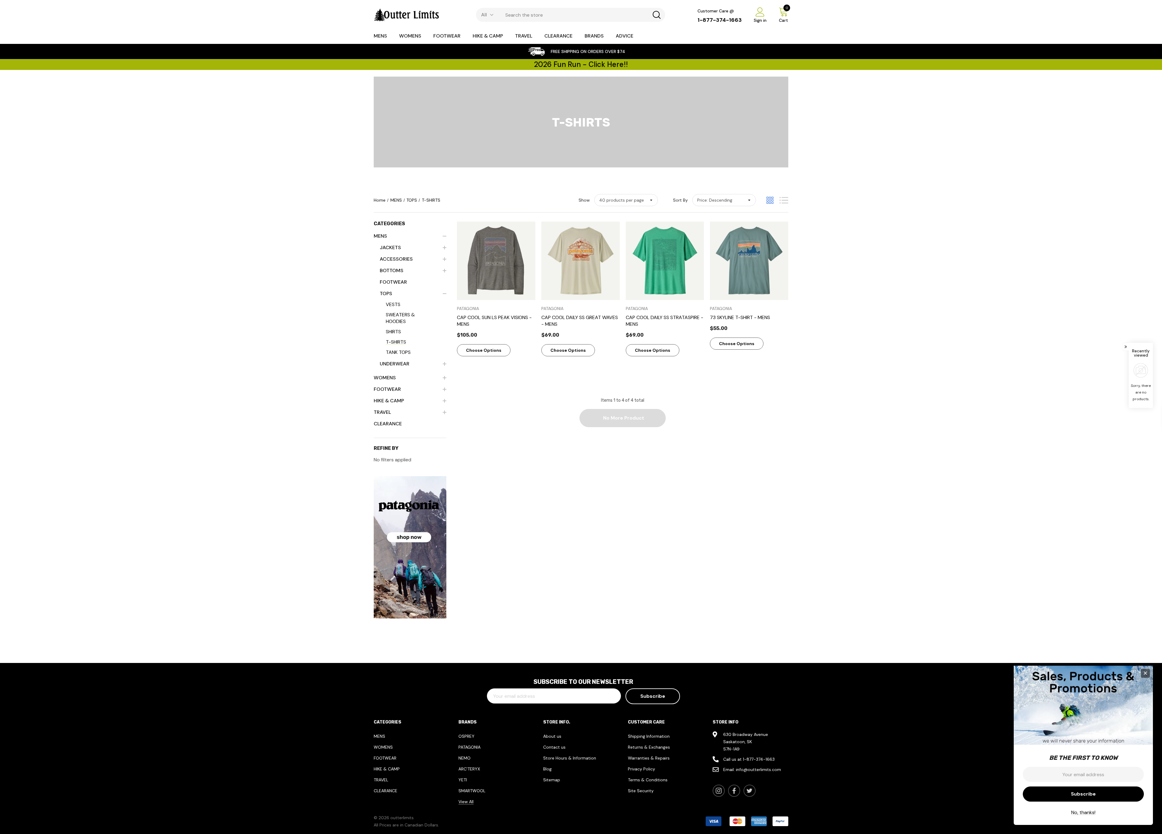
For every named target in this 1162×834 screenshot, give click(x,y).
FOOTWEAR (385, 758)
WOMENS (383, 747)
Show (584, 200)
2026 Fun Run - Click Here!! (581, 64)
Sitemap (551, 780)
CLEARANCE (385, 790)
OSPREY (466, 736)
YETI (462, 780)
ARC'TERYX (469, 769)
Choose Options (483, 350)
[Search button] (657, 15)
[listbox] (724, 200)
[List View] (784, 200)
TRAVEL (381, 780)
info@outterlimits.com (758, 769)
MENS (379, 736)
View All (466, 801)
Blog (547, 769)
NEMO (464, 758)
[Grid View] (769, 200)
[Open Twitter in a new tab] (749, 791)
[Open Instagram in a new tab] (719, 791)
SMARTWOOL (471, 790)
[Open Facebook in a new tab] (734, 791)
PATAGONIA (469, 747)
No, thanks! (1083, 812)
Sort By (680, 200)
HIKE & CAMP (387, 769)
